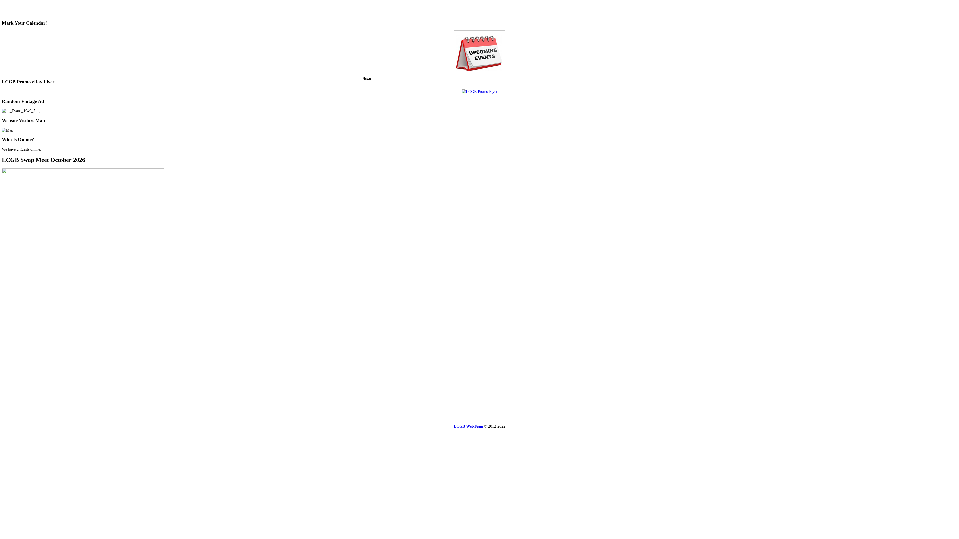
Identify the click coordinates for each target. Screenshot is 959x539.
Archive (487, 79)
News (367, 79)
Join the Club (438, 79)
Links (571, 79)
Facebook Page (509, 79)
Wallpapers (553, 79)
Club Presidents (411, 79)
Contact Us (588, 79)
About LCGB (385, 79)
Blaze (458, 79)
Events (472, 79)
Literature (533, 79)
